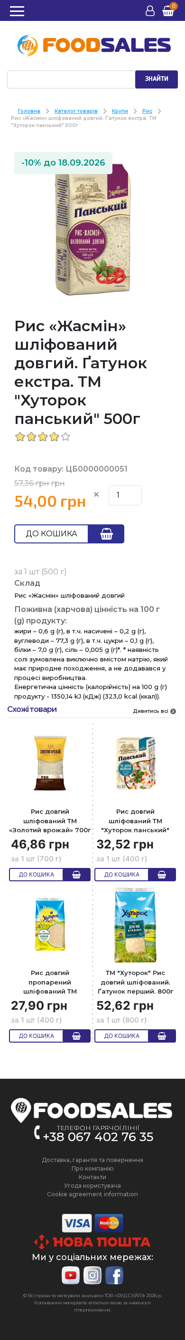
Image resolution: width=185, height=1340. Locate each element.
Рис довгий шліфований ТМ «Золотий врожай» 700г (50, 821)
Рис (147, 111)
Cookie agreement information (92, 1194)
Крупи (120, 111)
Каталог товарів (76, 111)
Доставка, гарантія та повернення (92, 1159)
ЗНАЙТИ (156, 79)
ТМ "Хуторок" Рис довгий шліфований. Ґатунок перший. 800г (135, 982)
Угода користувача (92, 1185)
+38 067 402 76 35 (98, 1136)
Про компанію (93, 1168)
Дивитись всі (150, 711)
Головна (29, 111)
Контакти (92, 1177)
